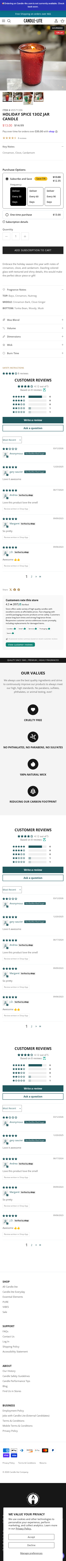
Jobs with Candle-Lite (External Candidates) (26, 1415)
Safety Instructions (13, 367)
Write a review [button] (33, 420)
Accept (31, 1537)
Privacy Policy (10, 1430)
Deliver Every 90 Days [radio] (51, 196)
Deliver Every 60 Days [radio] (33, 196)
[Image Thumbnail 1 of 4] (7, 97)
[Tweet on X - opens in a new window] (10, 589)
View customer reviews (20, 644)
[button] (10, 373)
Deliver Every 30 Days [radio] (16, 196)
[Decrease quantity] (6, 236)
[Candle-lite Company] (33, 21)
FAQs (5, 1331)
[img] (10, 448)
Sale (5, 1312)
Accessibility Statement (15, 1351)
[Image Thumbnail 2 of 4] (18, 97)
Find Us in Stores (12, 1391)
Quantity (8, 229)
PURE (5, 1301)
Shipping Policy (11, 1346)
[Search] (10, 20)
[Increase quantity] (25, 236)
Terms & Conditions (13, 1420)
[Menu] (3, 20)
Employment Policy (13, 1410)
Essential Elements (13, 1296)
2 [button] (31, 576)
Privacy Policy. (24, 1528)
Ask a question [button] (33, 428)
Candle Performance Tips (16, 1381)
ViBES (6, 1306)
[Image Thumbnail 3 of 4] (28, 98)
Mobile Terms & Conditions (18, 1425)
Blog (5, 1386)
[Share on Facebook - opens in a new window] (14, 589)
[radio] (33, 191)
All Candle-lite (10, 1286)
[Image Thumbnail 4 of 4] (38, 97)
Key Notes (8, 146)
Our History (9, 1370)
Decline (31, 1545)
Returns (43, 1463)
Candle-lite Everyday (14, 1291)
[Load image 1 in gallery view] (33, 57)
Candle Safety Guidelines (16, 1376)
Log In (6, 1341)
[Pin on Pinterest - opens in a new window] (18, 589)
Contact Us (8, 1336)
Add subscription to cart (33, 250)
